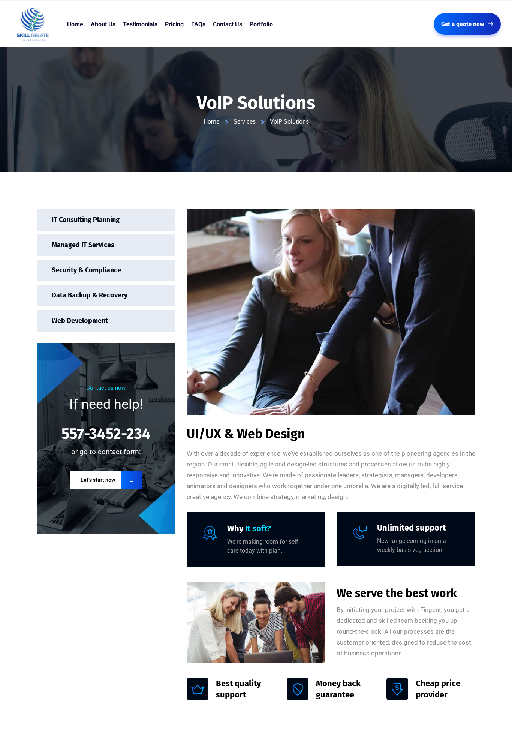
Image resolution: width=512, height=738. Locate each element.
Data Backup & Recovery (89, 295)
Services (245, 121)
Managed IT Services (83, 245)
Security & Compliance (86, 270)
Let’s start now (98, 480)
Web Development (80, 320)
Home (211, 121)
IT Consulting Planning (86, 220)
